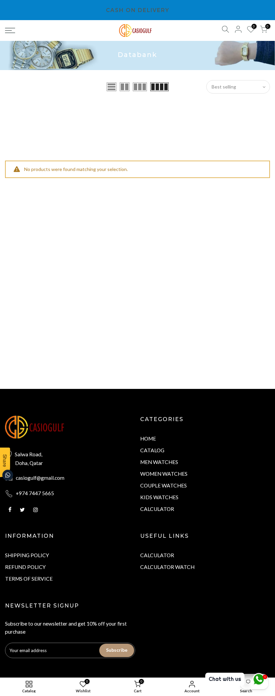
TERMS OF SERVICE (29, 579)
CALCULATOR (157, 509)
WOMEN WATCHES (163, 474)
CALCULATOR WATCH (167, 567)
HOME (148, 439)
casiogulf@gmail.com (40, 478)
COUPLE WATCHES (163, 485)
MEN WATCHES (159, 462)
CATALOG (152, 450)
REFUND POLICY (25, 567)
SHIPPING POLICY (27, 555)
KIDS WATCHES (159, 497)
